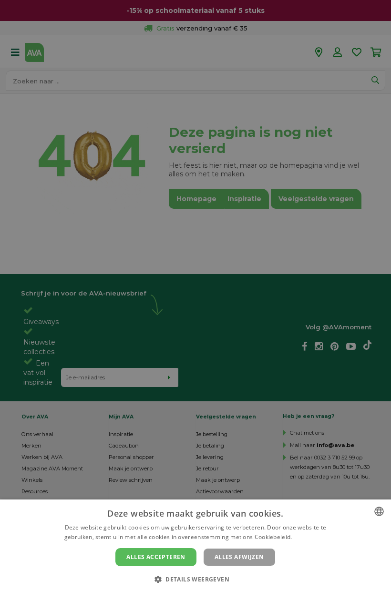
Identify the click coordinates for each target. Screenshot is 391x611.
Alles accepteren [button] (155, 557)
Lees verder (310, 537)
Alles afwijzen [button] (239, 557)
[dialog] (195, 555)
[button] (195, 578)
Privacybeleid (189, 595)
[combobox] (379, 511)
